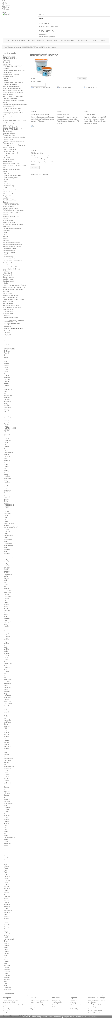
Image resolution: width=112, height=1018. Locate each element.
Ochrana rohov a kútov (10, 190)
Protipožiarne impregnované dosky (14, 137)
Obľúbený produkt (16, 321)
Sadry (5, 171)
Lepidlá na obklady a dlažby (12, 109)
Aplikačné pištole (8, 309)
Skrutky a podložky (9, 281)
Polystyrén (6, 60)
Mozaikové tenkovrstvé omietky (13, 92)
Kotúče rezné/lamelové (10, 297)
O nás (54, 1005)
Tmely (5, 167)
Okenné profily (7, 72)
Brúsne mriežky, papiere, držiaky (13, 299)
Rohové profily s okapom (11, 74)
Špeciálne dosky (8, 143)
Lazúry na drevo (8, 125)
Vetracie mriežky (8, 220)
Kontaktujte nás (57, 1003)
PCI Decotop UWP (63, 114)
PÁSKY (5, 180)
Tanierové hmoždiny (9, 76)
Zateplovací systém (9, 56)
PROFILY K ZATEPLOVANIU (12, 66)
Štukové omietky (8, 119)
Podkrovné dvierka (9, 250)
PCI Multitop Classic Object (40, 114)
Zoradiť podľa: (36, 81)
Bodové (5, 238)
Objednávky (73, 1001)
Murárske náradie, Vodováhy (12, 307)
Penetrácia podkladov (10, 200)
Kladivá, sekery (8, 303)
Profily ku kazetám (9, 151)
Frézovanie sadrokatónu (10, 317)
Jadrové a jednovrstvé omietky (12, 117)
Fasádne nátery (8, 94)
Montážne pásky (8, 279)
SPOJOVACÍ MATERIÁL (11, 153)
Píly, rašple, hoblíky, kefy (11, 305)
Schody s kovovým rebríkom (12, 246)
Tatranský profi (7, 1007)
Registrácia (5, 9)
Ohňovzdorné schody (9, 249)
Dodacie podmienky (36, 1003)
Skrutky (5, 155)
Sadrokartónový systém (10, 127)
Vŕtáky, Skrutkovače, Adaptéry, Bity (14, 287)
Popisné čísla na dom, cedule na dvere (15, 259)
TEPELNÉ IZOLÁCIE (10, 58)
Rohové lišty (7, 184)
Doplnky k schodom (9, 253)
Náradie (5, 283)
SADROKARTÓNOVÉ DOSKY (12, 129)
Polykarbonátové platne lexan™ (13, 1005)
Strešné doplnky (8, 257)
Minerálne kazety (8, 206)
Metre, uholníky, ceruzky (11, 295)
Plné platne (6, 271)
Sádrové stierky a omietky (11, 169)
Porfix (5, 255)
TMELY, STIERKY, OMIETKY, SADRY (15, 165)
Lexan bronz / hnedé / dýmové (12, 267)
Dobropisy (73, 1003)
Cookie (54, 1007)
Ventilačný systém (9, 222)
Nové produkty (56, 1001)
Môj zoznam (6, 5)
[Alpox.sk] (20, 15)
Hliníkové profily (8, 273)
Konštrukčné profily (9, 147)
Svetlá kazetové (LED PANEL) (12, 212)
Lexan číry (6, 265)
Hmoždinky (6, 157)
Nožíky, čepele (7, 293)
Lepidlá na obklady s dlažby (12, 176)
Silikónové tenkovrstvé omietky (13, 90)
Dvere (5, 232)
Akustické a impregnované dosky (13, 141)
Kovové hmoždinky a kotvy (11, 163)
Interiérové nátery (8, 123)
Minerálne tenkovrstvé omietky (12, 88)
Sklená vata (6, 64)
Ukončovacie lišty (8, 186)
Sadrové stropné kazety (10, 208)
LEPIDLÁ (6, 173)
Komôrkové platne (8, 263)
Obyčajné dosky (8, 131)
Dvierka (5, 218)
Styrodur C (6, 62)
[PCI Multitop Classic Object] (43, 99)
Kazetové (6, 240)
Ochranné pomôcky (9, 311)
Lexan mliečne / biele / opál (11, 269)
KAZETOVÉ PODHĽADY (11, 204)
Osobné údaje (74, 1009)
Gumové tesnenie (8, 277)
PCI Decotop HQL (89, 114)
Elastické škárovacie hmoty (12, 111)
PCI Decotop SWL (37, 153)
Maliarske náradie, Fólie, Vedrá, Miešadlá (7, 921)
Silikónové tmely (8, 194)
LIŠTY (5, 182)
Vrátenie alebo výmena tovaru (39, 1001)
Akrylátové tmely (8, 196)
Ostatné (5, 78)
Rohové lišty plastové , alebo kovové (14, 70)
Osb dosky (6, 1009)
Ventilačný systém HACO (11, 216)
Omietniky (6, 68)
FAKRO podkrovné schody (11, 242)
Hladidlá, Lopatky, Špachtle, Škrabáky (15, 285)
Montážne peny (8, 198)
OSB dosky (6, 315)
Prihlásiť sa (5, 7)
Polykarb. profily (8, 275)
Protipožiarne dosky (9, 135)
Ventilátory (6, 226)
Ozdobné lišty (7, 188)
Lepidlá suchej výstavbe (10, 177)
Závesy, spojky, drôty (10, 149)
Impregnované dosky (9, 133)
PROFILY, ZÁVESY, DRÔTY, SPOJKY (15, 145)
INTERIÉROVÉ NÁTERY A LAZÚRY (14, 121)
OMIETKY (6, 115)
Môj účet (4, 3)
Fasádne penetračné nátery (11, 86)
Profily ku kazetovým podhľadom (13, 210)
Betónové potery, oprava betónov (13, 113)
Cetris (5, 234)
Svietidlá (5, 236)
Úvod (5, 47)
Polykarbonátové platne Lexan (12, 261)
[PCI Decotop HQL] (96, 99)
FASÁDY (6, 80)
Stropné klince (7, 161)
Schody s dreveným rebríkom (12, 244)
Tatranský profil (8, 313)
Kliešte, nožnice (8, 301)
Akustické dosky (8, 139)
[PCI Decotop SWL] (43, 137)
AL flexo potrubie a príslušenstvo (13, 224)
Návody (4, 12)
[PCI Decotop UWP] (69, 99)
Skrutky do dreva (8, 159)
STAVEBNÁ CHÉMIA (10, 192)
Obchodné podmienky (37, 1005)
